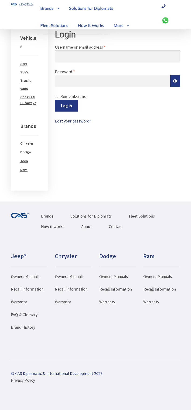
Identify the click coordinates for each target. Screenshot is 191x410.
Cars (23, 64)
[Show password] (175, 81)
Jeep (24, 161)
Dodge (25, 152)
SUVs (24, 72)
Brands (47, 8)
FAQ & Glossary (24, 314)
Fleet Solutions (54, 25)
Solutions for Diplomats (91, 8)
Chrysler (27, 143)
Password (73, 71)
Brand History (23, 327)
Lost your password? (73, 121)
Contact (116, 226)
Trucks (25, 80)
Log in (66, 105)
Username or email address (88, 47)
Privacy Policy (23, 380)
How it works (52, 226)
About (86, 226)
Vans (24, 88)
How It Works (91, 25)
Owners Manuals (25, 276)
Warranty (19, 301)
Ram (23, 170)
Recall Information (27, 289)
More (118, 25)
